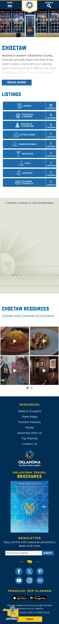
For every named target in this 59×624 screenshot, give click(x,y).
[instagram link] (29, 580)
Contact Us (29, 444)
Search (49, 3)
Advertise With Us (29, 433)
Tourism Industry (29, 422)
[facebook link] (19, 571)
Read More (16, 82)
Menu (10, 3)
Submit (47, 553)
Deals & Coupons (29, 411)
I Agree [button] (29, 619)
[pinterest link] (40, 571)
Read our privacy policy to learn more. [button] (29, 612)
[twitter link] (29, 571)
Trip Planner (29, 438)
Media (29, 427)
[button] (10, 5)
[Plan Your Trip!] (11, 613)
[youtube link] (19, 580)
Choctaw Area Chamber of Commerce (28, 315)
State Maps (29, 416)
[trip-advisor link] (40, 580)
